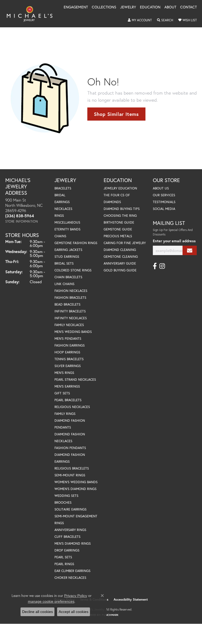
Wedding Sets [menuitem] (66, 495)
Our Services (164, 195)
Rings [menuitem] (59, 215)
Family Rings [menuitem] (64, 413)
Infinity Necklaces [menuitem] (70, 318)
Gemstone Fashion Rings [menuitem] (75, 243)
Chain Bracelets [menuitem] (68, 277)
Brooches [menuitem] (63, 502)
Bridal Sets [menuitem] (64, 263)
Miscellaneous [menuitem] (67, 222)
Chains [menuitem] (60, 236)
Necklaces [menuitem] (63, 209)
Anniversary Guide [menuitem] (120, 263)
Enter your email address (174, 240)
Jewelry (128, 7)
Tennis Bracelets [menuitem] (69, 359)
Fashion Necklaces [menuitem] (70, 290)
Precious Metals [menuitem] (118, 236)
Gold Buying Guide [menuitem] (120, 270)
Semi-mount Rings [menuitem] (69, 475)
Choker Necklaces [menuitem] (70, 577)
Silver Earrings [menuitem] (67, 366)
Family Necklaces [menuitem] (69, 325)
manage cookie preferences (51, 601)
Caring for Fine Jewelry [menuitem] (125, 243)
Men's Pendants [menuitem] (67, 338)
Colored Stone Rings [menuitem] (73, 270)
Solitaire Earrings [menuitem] (70, 509)
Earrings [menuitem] (62, 202)
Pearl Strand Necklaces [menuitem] (75, 379)
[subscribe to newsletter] (190, 250)
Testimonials (164, 202)
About (170, 7)
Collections (104, 7)
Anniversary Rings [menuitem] (70, 530)
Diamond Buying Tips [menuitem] (122, 209)
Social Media (164, 209)
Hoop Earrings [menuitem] (67, 352)
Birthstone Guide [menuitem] (119, 222)
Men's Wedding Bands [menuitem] (73, 331)
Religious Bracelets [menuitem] (71, 468)
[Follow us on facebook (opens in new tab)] (155, 266)
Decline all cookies (37, 612)
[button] (140, 20)
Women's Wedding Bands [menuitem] (76, 482)
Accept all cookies (73, 612)
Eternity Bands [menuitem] (67, 229)
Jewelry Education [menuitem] (120, 188)
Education (150, 7)
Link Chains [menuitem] (64, 284)
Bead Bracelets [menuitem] (67, 304)
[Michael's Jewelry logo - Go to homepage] (32, 13)
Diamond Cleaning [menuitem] (120, 249)
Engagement (76, 7)
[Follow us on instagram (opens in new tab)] (162, 266)
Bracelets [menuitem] (62, 188)
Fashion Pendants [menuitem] (70, 448)
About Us (161, 188)
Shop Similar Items (116, 114)
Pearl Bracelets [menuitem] (68, 400)
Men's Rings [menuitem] (64, 372)
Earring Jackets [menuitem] (68, 249)
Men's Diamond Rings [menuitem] (72, 543)
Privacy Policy (75, 596)
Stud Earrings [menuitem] (66, 256)
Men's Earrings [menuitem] (67, 386)
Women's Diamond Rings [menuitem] (75, 489)
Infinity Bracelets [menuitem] (70, 311)
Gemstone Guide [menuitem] (118, 229)
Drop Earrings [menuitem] (66, 550)
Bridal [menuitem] (59, 195)
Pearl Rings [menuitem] (64, 564)
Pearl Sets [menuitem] (63, 557)
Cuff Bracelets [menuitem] (67, 536)
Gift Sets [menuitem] (62, 393)
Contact (188, 7)
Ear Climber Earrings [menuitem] (72, 571)
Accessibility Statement (131, 599)
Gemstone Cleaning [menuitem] (121, 256)
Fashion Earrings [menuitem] (69, 345)
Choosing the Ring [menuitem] (120, 215)
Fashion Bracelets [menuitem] (70, 297)
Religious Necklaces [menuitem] (72, 407)
